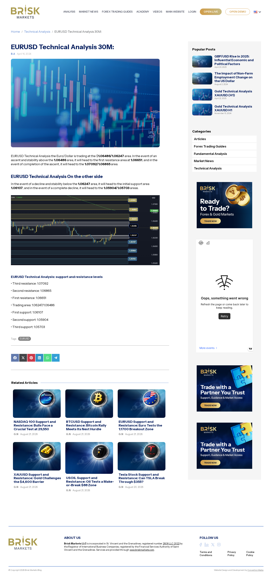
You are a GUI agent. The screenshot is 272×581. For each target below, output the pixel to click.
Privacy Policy (232, 554)
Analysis (69, 11)
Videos (157, 11)
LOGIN (192, 11)
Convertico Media (255, 570)
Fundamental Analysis (210, 154)
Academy (142, 11)
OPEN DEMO (237, 11)
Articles (200, 139)
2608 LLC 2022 (171, 543)
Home (15, 31)
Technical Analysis (37, 31)
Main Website (175, 11)
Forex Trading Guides (117, 11)
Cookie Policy (250, 554)
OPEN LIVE (211, 11)
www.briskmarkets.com (142, 549)
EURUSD (24, 338)
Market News (88, 11)
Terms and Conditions (206, 554)
